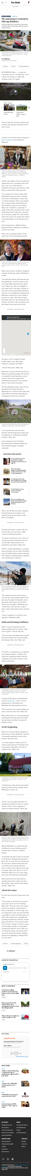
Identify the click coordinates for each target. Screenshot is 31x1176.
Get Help (23, 1141)
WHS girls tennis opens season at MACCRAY (10, 1095)
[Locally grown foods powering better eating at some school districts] (7, 481)
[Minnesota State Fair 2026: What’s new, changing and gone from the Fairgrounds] (25, 1004)
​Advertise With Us (6, 1141)
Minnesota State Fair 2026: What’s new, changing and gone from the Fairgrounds (10, 1005)
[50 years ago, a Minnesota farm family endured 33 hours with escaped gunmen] (7, 471)
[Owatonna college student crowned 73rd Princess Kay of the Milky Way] (25, 991)
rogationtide (11, 701)
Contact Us (24, 1144)
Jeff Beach (12, 951)
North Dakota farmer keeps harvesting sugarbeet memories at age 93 (18, 461)
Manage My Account (7, 1125)
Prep (3, 1081)
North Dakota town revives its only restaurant (17, 490)
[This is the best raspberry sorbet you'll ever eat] (25, 1017)
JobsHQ (4, 1146)
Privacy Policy (5, 1127)
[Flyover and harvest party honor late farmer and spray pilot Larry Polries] (7, 502)
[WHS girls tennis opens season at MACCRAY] (25, 1094)
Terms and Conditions (7, 1130)
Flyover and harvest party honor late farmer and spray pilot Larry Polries (19, 501)
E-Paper (18, 1130)
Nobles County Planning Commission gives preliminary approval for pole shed (10, 1073)
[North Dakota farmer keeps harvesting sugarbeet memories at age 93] (7, 461)
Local (3, 1068)
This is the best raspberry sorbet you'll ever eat (10, 1016)
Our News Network (21, 1132)
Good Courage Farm (8, 140)
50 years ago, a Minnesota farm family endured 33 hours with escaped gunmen (18, 471)
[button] (15, 91)
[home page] (15, 2)
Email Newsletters (21, 1127)
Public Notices (5, 1151)
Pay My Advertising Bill (7, 1144)
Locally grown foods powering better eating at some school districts (19, 480)
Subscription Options (22, 1125)
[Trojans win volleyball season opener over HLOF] (25, 1083)
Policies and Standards (8, 1132)
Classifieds (4, 1149)
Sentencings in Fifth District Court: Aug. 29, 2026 (9, 1105)
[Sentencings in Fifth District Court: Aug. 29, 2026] (25, 1104)
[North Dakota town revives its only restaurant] (7, 491)
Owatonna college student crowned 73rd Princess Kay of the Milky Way (10, 992)
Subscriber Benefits (7, 1135)
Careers (23, 1146)
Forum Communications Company (15, 1165)
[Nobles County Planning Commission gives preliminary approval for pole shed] (25, 1071)
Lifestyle (14, 16)
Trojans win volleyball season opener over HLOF (9, 1085)
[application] (15, 91)
